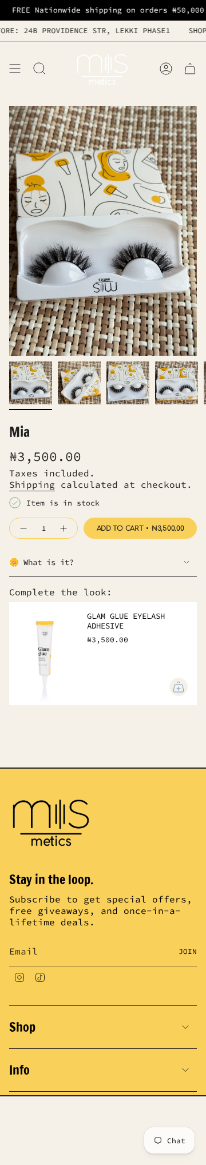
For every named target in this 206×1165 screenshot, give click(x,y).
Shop (22, 1027)
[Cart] (190, 68)
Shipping (32, 484)
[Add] (178, 687)
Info (19, 1070)
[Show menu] (14, 68)
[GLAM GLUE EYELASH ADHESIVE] (43, 653)
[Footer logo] (52, 821)
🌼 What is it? (41, 562)
